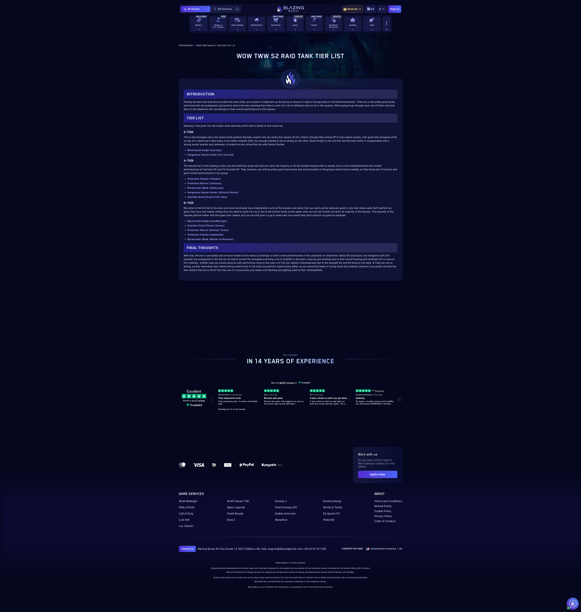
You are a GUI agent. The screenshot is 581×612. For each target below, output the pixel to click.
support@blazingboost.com (285, 549)
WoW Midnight (186, 45)
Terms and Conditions (388, 501)
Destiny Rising (332, 501)
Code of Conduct (385, 521)
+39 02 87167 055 (314, 549)
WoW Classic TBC (238, 501)
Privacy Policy (383, 516)
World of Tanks (332, 507)
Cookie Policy (382, 511)
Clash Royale (235, 513)
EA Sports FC (331, 513)
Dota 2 (231, 519)
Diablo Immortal (285, 513)
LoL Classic (186, 526)
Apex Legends (236, 507)
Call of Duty (186, 513)
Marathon (281, 519)
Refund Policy (383, 506)
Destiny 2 (281, 501)
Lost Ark (184, 519)
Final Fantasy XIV (286, 507)
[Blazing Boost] (290, 9)
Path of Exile (187, 507)
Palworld (328, 519)
